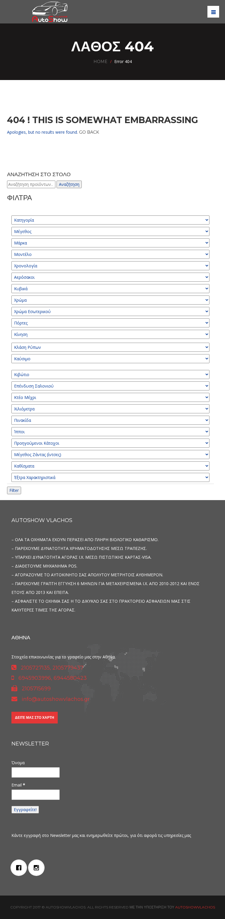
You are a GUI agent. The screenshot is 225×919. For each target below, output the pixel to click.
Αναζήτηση (69, 184)
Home (100, 61)
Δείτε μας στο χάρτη (34, 717)
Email (18, 785)
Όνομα (18, 762)
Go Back (89, 132)
